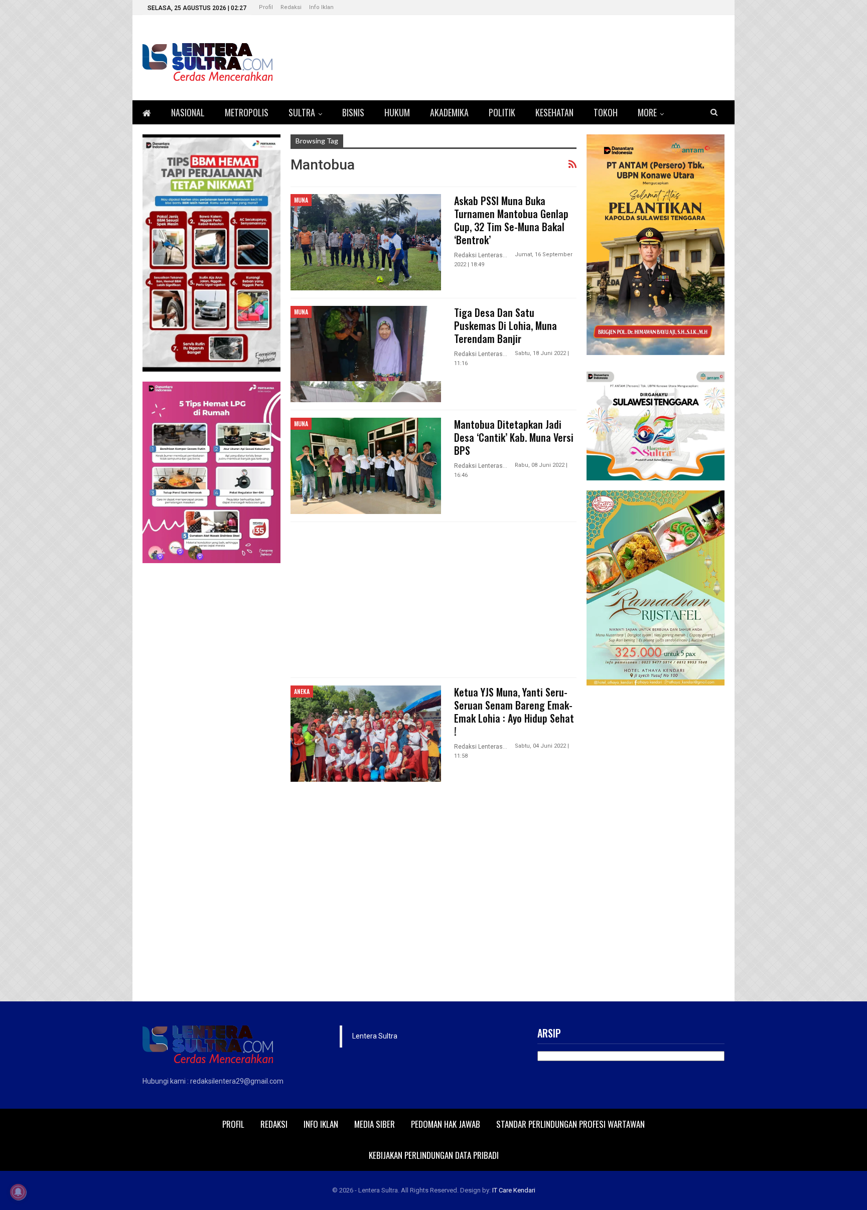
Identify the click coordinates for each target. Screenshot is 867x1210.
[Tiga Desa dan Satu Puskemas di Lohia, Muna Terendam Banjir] (366, 354)
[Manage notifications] (18, 1192)
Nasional (188, 112)
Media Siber (374, 1124)
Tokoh (606, 112)
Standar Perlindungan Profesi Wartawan (570, 1124)
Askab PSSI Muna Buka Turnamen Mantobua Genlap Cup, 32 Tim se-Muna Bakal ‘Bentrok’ (511, 220)
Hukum (397, 112)
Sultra (301, 112)
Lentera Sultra (374, 1036)
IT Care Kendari (513, 1190)
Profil (266, 7)
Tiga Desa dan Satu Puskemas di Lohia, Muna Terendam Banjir (505, 325)
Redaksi (291, 7)
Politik (502, 112)
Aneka (302, 691)
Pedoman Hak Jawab (445, 1124)
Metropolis (246, 112)
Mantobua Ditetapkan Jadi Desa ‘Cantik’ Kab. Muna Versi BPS (513, 437)
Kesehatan (554, 112)
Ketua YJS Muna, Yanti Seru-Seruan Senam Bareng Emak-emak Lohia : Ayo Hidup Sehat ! (514, 711)
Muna (301, 200)
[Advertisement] (433, 600)
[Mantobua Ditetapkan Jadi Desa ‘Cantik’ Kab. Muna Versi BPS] (366, 466)
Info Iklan (321, 7)
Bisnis (353, 112)
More (647, 112)
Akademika (449, 112)
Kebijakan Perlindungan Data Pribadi (434, 1155)
